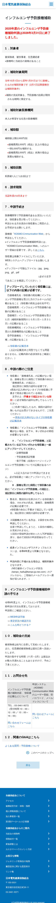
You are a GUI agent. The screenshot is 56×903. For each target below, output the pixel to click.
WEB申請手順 (17, 616)
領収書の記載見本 (19, 346)
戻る (28, 765)
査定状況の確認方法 (20, 620)
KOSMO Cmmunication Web (28, 233)
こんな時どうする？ (20, 624)
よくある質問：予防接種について (22, 745)
